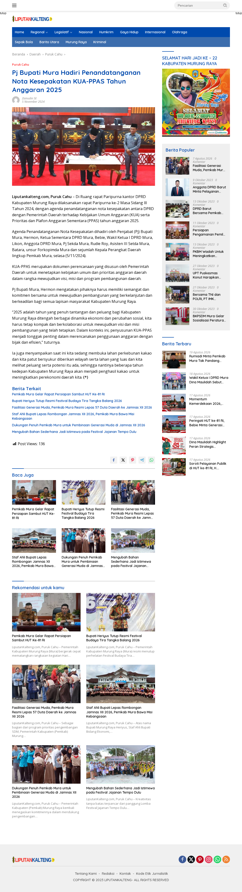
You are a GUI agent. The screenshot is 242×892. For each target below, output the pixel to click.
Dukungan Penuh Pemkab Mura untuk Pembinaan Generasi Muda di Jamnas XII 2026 (78, 425)
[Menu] (15, 5)
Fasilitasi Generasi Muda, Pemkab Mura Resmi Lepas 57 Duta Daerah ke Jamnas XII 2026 (82, 407)
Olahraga (179, 32)
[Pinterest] (200, 860)
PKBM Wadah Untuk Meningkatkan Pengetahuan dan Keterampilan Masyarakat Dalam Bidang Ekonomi (208, 253)
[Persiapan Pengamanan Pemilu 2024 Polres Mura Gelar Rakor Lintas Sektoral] (177, 230)
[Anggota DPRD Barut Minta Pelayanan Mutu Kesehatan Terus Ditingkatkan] (177, 187)
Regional (37, 32)
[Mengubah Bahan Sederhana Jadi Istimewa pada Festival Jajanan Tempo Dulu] (133, 540)
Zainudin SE (29, 98)
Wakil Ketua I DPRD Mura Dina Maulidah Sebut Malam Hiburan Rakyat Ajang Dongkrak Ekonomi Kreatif (209, 380)
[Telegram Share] (142, 460)
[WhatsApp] (217, 860)
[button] (225, 5)
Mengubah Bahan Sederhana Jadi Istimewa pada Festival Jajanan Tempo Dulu (74, 432)
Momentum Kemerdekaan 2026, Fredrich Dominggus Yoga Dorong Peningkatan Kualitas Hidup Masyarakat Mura (209, 401)
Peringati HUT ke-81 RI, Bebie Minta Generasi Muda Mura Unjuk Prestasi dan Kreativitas (208, 423)
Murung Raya (76, 42)
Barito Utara (49, 42)
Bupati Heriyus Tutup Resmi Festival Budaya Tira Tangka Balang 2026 (67, 401)
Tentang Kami (86, 873)
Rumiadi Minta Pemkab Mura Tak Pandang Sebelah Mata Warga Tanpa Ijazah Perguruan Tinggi (208, 358)
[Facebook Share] (113, 460)
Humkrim (106, 32)
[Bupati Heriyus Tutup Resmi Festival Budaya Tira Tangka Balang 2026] (84, 492)
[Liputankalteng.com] (32, 18)
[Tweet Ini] (123, 460)
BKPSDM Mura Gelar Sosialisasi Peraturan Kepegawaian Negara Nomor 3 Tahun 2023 (209, 318)
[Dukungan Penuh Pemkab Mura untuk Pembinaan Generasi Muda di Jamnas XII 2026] (84, 540)
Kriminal (99, 42)
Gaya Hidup (129, 32)
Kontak (125, 873)
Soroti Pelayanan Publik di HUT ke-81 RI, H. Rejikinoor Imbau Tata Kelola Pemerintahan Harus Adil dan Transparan (207, 465)
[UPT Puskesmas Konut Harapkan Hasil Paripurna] (177, 273)
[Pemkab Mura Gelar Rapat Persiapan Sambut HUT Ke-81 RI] (34, 492)
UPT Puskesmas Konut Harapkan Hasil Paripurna (206, 275)
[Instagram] (208, 860)
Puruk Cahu (20, 64)
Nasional (86, 32)
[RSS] (226, 860)
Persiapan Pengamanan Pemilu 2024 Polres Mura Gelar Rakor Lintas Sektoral (209, 232)
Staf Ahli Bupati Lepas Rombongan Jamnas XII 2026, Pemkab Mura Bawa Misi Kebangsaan (73, 416)
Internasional (155, 32)
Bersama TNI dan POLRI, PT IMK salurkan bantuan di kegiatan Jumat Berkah (209, 296)
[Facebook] (182, 860)
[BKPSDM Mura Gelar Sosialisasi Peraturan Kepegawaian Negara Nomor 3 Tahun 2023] (177, 316)
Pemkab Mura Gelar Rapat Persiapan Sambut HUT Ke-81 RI (58, 394)
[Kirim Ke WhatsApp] (151, 460)
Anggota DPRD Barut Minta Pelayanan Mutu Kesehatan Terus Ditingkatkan (209, 189)
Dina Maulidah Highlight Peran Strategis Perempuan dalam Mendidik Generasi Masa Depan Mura (208, 444)
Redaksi (108, 873)
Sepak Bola (24, 42)
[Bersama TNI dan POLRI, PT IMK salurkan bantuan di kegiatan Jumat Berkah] (177, 295)
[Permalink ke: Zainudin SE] (16, 99)
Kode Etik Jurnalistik (152, 873)
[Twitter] (191, 860)
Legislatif (62, 32)
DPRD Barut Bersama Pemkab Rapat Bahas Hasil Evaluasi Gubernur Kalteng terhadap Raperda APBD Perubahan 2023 (207, 211)
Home (19, 32)
